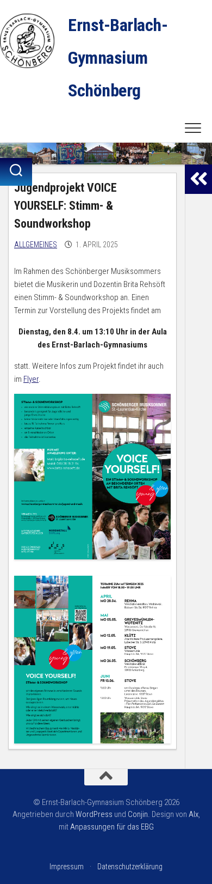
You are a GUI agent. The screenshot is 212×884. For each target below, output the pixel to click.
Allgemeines (35, 244)
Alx (193, 814)
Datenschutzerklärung (130, 866)
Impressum (66, 866)
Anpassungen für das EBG (112, 827)
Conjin (138, 814)
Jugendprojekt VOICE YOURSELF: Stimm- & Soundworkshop (65, 205)
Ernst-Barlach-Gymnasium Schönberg (117, 58)
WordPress (94, 814)
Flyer (31, 379)
